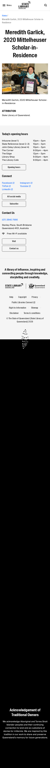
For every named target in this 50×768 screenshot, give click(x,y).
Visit (14, 241)
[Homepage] (14, 285)
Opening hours (14, 167)
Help (11, 297)
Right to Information (17, 307)
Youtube (24, 186)
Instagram (25, 183)
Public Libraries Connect (22, 302)
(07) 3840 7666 (10, 220)
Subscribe (14, 203)
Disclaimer (14, 313)
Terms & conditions (32, 313)
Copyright (22, 297)
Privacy (35, 297)
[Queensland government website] (37, 286)
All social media (14, 196)
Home (4, 15)
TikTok (5, 186)
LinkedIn (6, 189)
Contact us (14, 248)
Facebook (7, 183)
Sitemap (34, 307)
